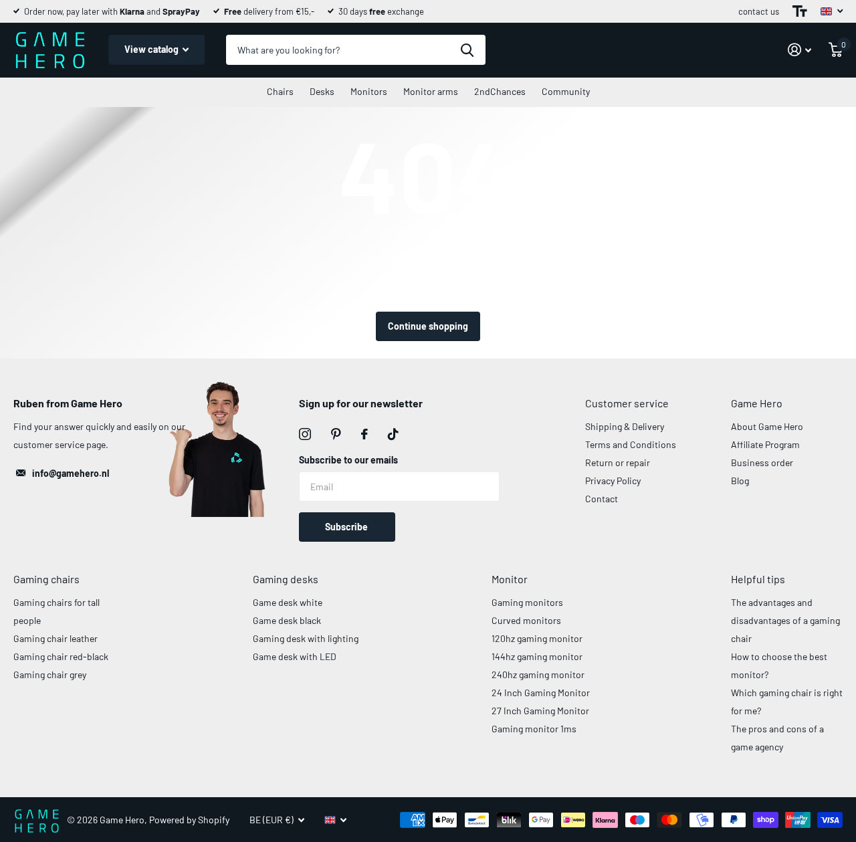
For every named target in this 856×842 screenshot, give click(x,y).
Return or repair (617, 462)
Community (566, 91)
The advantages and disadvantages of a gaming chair (785, 620)
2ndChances (500, 91)
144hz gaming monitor (537, 656)
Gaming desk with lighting (305, 638)
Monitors (368, 91)
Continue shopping (428, 326)
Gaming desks (285, 578)
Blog (740, 480)
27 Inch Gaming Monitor (540, 710)
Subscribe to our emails (348, 459)
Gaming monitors (527, 602)
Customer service (627, 403)
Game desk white (287, 602)
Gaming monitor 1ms (534, 728)
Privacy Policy (613, 480)
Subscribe (347, 526)
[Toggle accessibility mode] (799, 11)
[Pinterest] (336, 434)
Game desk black (287, 620)
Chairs (280, 91)
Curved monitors (526, 620)
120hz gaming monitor (537, 638)
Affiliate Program (765, 444)
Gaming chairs (46, 578)
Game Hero (756, 403)
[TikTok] (393, 434)
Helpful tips (758, 578)
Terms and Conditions (630, 444)
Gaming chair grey (49, 674)
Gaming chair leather (55, 638)
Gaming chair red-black (60, 656)
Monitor (510, 578)
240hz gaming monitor (538, 674)
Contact (601, 498)
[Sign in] (799, 50)
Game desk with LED (294, 656)
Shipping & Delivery (624, 426)
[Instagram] (305, 434)
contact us (758, 11)
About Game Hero (767, 426)
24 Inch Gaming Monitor (541, 692)
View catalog (152, 49)
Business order (762, 462)
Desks (322, 91)
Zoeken (467, 50)
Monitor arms (430, 91)
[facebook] (364, 434)
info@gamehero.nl (70, 473)
